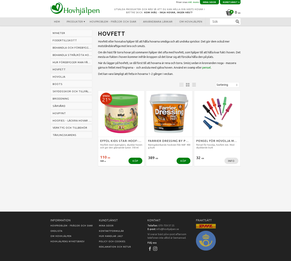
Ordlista (56, 231)
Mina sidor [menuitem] (209, 2)
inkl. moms (193, 2)
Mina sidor (106, 225)
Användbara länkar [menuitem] (158, 21)
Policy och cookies (112, 241)
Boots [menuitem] (58, 84)
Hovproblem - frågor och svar (71, 225)
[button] (181, 84)
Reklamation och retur (115, 247)
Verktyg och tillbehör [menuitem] (70, 127)
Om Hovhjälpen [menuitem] (190, 21)
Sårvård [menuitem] (59, 106)
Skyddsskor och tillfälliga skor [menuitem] (72, 91)
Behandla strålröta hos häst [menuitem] (72, 55)
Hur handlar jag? (111, 236)
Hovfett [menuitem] (59, 69)
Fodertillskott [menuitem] (65, 40)
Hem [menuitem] (57, 21)
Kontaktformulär (111, 231)
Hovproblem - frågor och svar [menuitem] (113, 21)
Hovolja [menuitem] (59, 76)
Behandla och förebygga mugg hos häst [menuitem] (72, 47)
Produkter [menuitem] (75, 21)
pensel (206, 67)
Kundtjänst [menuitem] (230, 2)
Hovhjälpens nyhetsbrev (67, 241)
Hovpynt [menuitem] (59, 113)
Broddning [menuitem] (61, 98)
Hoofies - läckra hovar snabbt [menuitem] (72, 120)
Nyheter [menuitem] (59, 33)
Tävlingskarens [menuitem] (64, 135)
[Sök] (238, 21)
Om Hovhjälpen (60, 236)
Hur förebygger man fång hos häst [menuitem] (72, 62)
